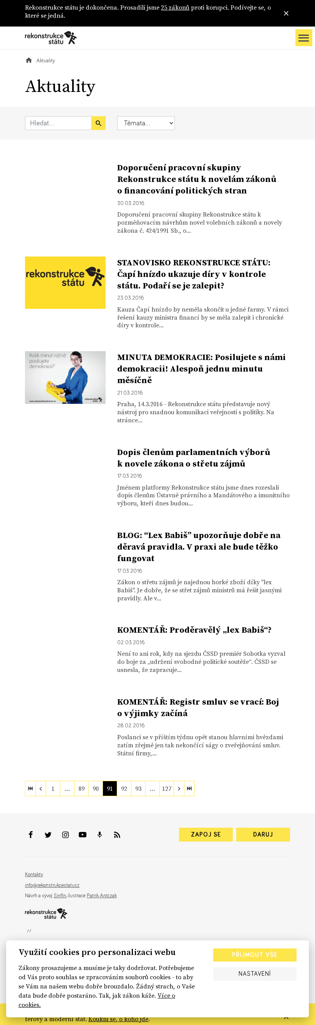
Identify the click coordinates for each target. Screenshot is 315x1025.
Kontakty (34, 874)
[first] (30, 788)
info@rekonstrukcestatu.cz (52, 885)
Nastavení (255, 974)
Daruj (263, 835)
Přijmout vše (254, 955)
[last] (189, 788)
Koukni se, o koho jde (118, 1019)
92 (124, 788)
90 (96, 788)
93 (138, 788)
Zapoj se (206, 835)
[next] (179, 788)
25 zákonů (175, 7)
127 (166, 788)
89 (81, 788)
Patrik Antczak (102, 895)
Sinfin (60, 895)
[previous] (41, 788)
